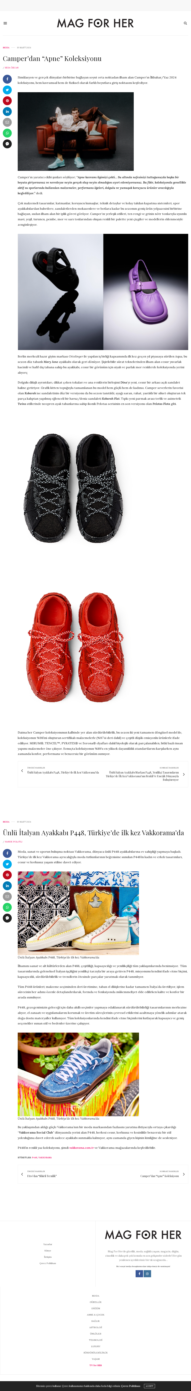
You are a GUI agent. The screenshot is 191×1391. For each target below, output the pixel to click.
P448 (34, 1157)
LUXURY (95, 1346)
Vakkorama (45, 1157)
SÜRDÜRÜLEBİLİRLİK (96, 1352)
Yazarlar (47, 1244)
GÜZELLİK (96, 1302)
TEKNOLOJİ (95, 1340)
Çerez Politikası (48, 1263)
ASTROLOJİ (95, 1327)
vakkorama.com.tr (81, 1148)
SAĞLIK (95, 1321)
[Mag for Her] (95, 23)
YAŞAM (96, 1359)
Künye (47, 1250)
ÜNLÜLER (95, 1333)
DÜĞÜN (95, 1308)
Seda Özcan (11, 67)
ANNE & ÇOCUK (95, 1314)
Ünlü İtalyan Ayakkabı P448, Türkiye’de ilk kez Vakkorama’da (93, 832)
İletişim (48, 1256)
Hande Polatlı (13, 841)
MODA (6, 48)
